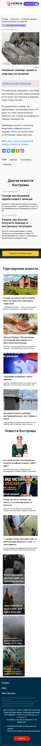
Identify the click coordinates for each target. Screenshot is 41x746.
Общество (15, 19)
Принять (21, 738)
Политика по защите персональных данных (23, 731)
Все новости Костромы (16, 25)
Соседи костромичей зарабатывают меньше (17, 197)
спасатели (7, 164)
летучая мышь (25, 160)
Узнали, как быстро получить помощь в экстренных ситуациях (17, 223)
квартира (13, 160)
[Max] (22, 151)
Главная (5, 19)
